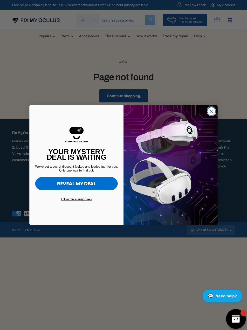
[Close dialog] (211, 111)
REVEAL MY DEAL (76, 183)
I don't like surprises (76, 199)
